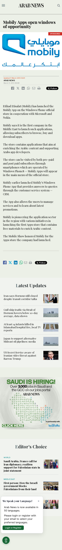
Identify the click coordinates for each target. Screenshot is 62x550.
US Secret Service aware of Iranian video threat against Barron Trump (20, 355)
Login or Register (13, 527)
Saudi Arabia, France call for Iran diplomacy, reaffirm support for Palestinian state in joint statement (22, 465)
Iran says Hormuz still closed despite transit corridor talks (21, 297)
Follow (53, 88)
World (7, 457)
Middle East (9, 479)
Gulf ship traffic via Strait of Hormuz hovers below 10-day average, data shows (21, 313)
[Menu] (3, 5)
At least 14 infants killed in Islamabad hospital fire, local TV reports (22, 327)
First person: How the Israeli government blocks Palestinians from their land (20, 486)
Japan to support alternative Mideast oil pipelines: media (20, 340)
